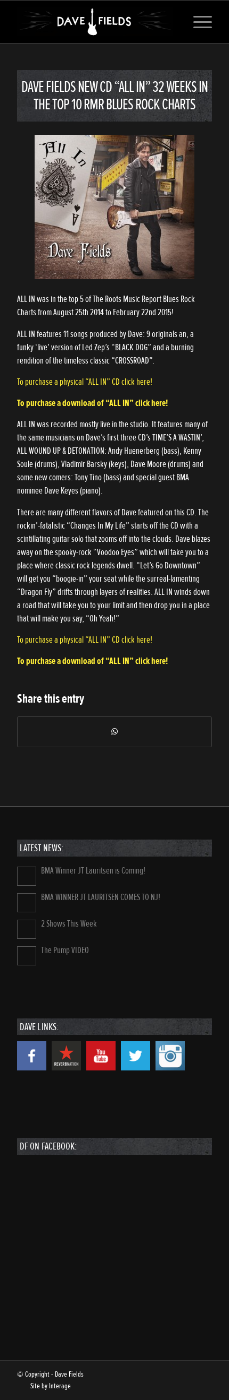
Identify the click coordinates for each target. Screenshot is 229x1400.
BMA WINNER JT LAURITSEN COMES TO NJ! (100, 897)
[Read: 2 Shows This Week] (26, 929)
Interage (60, 1386)
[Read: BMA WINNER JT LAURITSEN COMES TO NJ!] (26, 902)
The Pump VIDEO (65, 950)
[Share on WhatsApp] (114, 732)
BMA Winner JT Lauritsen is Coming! (93, 871)
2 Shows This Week (69, 924)
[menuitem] (197, 22)
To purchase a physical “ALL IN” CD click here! (84, 382)
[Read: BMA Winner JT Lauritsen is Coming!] (26, 876)
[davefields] (95, 22)
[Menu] (197, 22)
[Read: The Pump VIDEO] (26, 955)
